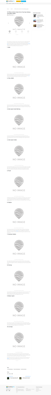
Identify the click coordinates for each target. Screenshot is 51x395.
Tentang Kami (37, 388)
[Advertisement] (19, 38)
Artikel (18, 3)
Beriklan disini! (18, 1)
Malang (8, 358)
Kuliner (7, 3)
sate (28, 75)
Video (22, 3)
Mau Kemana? (23, 1)
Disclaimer (37, 391)
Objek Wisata (10, 3)
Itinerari (20, 3)
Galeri (16, 3)
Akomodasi (13, 3)
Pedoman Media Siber (38, 390)
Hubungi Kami (37, 389)
